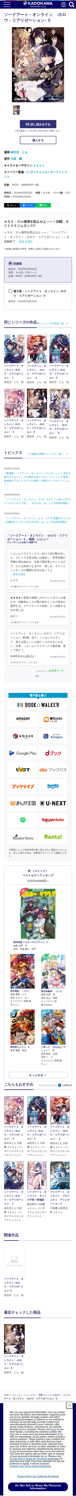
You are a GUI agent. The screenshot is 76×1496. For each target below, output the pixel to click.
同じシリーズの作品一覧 (50, 323)
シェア (29, 205)
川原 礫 (16, 158)
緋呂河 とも (19, 152)
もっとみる (36, 1075)
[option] (15, 1271)
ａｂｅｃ (39, 165)
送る (45, 205)
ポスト (13, 205)
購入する (38, 140)
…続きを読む (24, 241)
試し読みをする (40, 124)
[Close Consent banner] (69, 1405)
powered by (42, 671)
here (53, 1429)
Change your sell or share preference (30, 1466)
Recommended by (48, 1085)
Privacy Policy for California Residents (38, 1476)
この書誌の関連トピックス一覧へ (45, 453)
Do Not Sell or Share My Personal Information (35, 1459)
